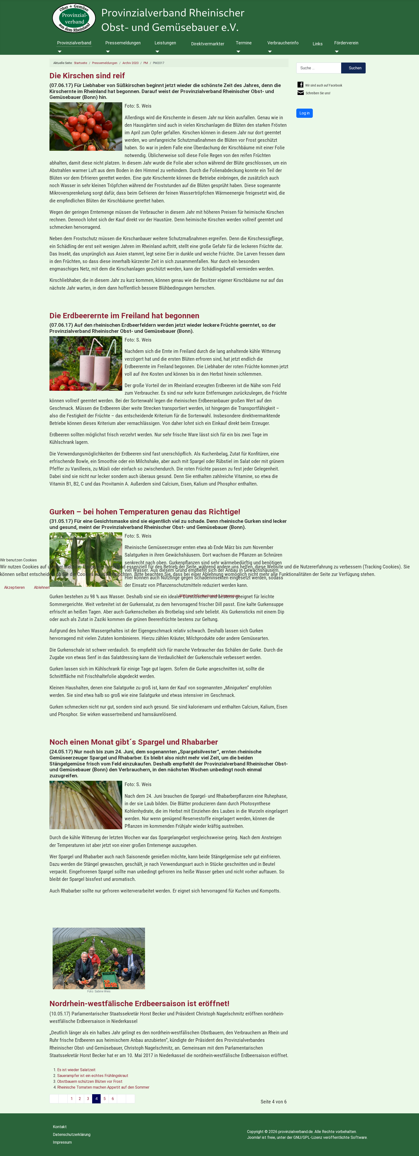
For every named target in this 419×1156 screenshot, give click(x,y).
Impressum (230, 595)
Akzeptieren (14, 587)
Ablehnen (42, 587)
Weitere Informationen (198, 595)
